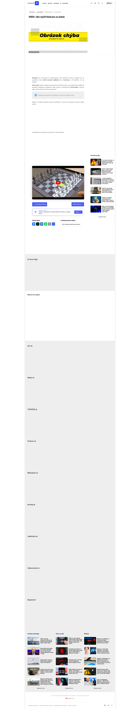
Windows (32, 12)
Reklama (65, 705)
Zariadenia (40, 12)
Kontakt (74, 705)
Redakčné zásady (58, 705)
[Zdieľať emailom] (49, 224)
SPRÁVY (44, 3)
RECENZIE (56, 3)
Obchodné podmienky (33, 705)
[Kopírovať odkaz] (53, 224)
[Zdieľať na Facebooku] (33, 224)
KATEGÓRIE (65, 3)
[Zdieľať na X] (37, 224)
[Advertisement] (58, 66)
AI (60, 3)
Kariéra (70, 705)
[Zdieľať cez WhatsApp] (45, 224)
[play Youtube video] (58, 182)
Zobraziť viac (102, 217)
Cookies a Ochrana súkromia (46, 705)
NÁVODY (50, 3)
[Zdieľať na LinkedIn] (41, 224)
